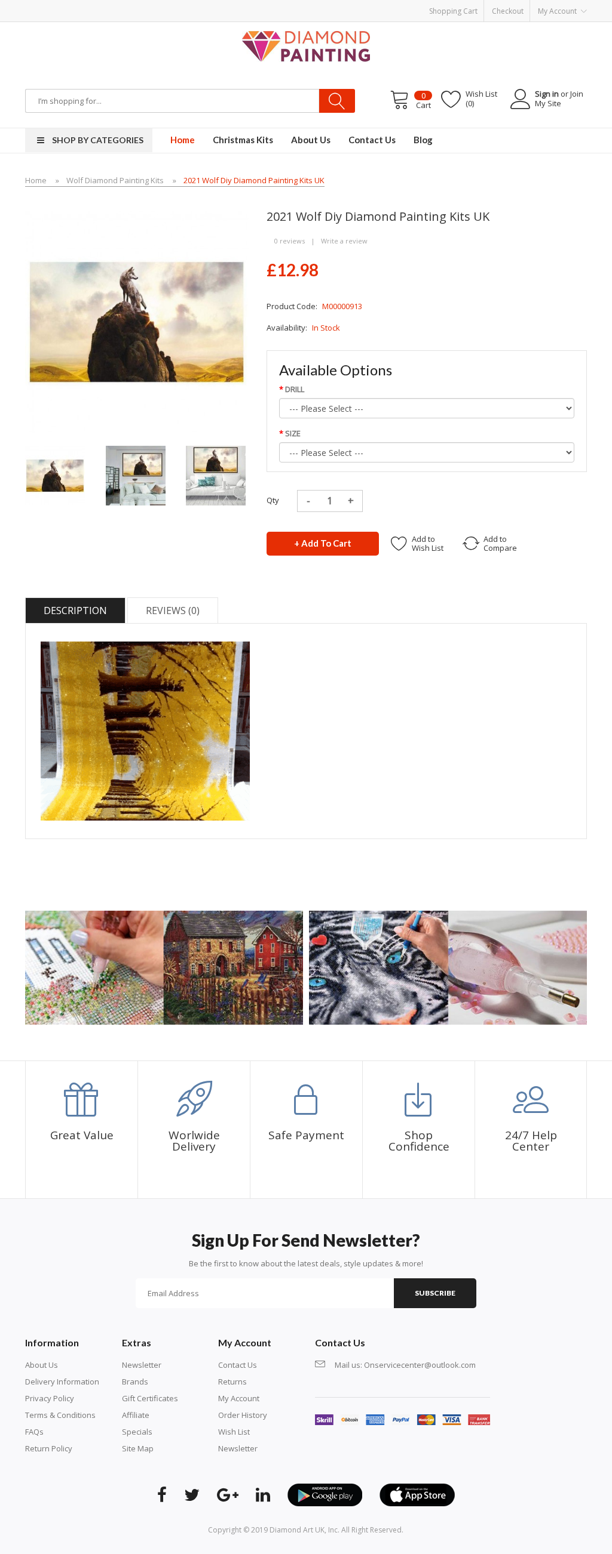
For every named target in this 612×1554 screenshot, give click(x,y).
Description (75, 610)
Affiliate (135, 1415)
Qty (273, 500)
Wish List (234, 1431)
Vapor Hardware (242, 27)
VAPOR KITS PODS (487, 27)
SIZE (293, 433)
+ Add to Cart (322, 543)
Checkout (508, 11)
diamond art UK (297, 1530)
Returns (232, 1381)
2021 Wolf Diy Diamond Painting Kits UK (254, 180)
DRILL (294, 389)
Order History (242, 1415)
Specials (137, 1431)
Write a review (344, 240)
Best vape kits (186, 27)
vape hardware (112, 27)
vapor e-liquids (399, 27)
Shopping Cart (453, 11)
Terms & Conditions (60, 1415)
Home (36, 180)
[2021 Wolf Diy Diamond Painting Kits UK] (55, 474)
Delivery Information (62, 1381)
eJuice (150, 27)
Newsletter (141, 1364)
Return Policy (48, 1448)
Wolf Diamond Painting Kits (115, 180)
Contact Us (237, 1364)
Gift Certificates (150, 1398)
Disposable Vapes (306, 27)
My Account (238, 1398)
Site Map (138, 1448)
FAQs (34, 1431)
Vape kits (355, 27)
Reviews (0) (173, 610)
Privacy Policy (49, 1398)
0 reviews (289, 240)
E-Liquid (441, 27)
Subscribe (435, 1292)
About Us (41, 1364)
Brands (135, 1381)
